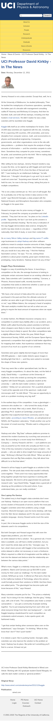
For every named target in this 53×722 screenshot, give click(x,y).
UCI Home (38, 700)
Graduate (26, 42)
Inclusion (26, 26)
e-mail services (13, 118)
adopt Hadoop (23, 241)
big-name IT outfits (40, 238)
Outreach (26, 706)
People (26, 30)
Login (14, 703)
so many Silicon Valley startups (16, 238)
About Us (26, 22)
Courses (25, 703)
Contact (38, 703)
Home (3, 54)
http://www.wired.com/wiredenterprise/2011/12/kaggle (23, 685)
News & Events (26, 46)
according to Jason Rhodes (23, 418)
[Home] (26, 6)
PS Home (25, 700)
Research (26, 34)
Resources (26, 50)
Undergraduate (26, 38)
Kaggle (4, 127)
